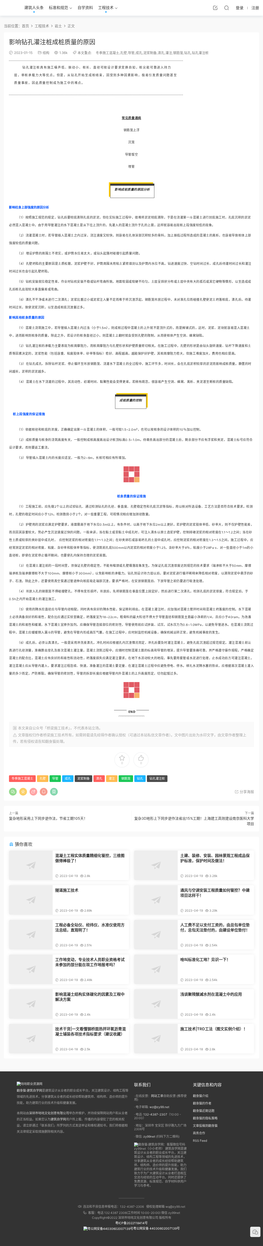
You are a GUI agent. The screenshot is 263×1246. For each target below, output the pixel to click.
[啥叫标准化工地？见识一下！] (156, 969)
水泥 (193, 658)
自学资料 (85, 7)
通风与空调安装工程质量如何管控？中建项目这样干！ (215, 893)
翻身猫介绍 (200, 1096)
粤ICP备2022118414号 (131, 1223)
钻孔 (187, 53)
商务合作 (199, 1133)
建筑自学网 (58, 1119)
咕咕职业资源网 (10, 7)
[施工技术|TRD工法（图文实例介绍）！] (156, 1038)
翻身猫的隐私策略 (205, 1118)
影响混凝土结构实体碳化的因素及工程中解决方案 (90, 997)
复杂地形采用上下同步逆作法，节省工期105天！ (48, 818)
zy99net (149, 1136)
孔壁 (123, 53)
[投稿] (215, 7)
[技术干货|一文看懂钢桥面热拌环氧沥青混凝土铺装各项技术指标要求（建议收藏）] (31, 1038)
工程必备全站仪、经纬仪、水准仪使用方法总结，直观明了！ (90, 927)
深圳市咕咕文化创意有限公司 (49, 1113)
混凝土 (198, 217)
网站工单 (157, 1096)
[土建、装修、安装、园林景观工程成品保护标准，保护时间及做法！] (156, 865)
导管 (131, 53)
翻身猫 (50, 741)
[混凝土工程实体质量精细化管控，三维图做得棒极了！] (31, 865)
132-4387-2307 (155, 1114)
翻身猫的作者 (202, 1103)
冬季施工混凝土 (107, 53)
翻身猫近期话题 (203, 1111)
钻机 (29, 282)
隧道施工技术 (66, 890)
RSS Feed (200, 1141)
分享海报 (246, 791)
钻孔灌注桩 (200, 53)
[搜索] (226, 7)
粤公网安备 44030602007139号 (156, 1228)
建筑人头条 (34, 7)
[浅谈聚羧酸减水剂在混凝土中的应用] (156, 1004)
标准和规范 (58, 7)
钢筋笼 (178, 53)
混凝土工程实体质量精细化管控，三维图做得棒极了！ (90, 858)
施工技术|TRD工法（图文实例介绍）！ (213, 1028)
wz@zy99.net (159, 1107)
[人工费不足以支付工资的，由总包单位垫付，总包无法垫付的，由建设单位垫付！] (156, 934)
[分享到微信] (13, 792)
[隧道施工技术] (31, 900)
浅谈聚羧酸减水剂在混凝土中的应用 (211, 994)
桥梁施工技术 (54, 735)
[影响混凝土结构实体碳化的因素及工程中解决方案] (31, 1004)
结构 (46, 53)
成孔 (139, 53)
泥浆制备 (150, 53)
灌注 (168, 53)
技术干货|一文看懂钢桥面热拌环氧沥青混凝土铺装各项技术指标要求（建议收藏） (90, 1031)
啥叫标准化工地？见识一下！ (205, 959)
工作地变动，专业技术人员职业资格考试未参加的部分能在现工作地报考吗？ (90, 962)
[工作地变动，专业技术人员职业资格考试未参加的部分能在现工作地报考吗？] (31, 969)
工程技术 (106, 7)
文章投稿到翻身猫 (205, 1126)
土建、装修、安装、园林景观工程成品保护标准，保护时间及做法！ (215, 858)
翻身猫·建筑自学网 (29, 1090)
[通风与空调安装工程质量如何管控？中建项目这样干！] (156, 900)
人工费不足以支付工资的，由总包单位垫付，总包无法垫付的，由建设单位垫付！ (215, 927)
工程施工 (31, 506)
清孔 (161, 53)
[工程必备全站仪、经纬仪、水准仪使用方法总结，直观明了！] (31, 934)
